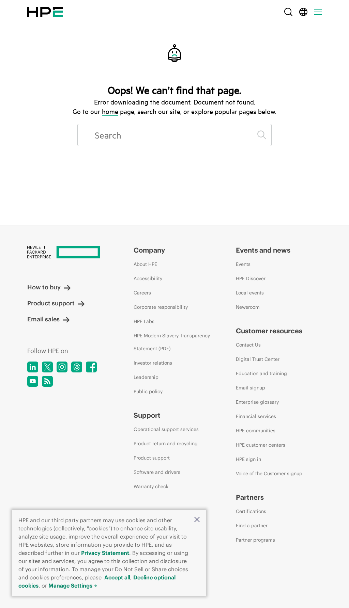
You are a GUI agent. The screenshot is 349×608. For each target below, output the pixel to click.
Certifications (251, 511)
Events (243, 264)
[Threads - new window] (76, 367)
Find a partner (252, 526)
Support (147, 415)
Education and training (261, 373)
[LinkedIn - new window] (32, 367)
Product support (51, 303)
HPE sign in (248, 459)
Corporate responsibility (161, 307)
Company (149, 250)
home (110, 111)
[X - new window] (47, 367)
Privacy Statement (105, 552)
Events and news (263, 250)
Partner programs (255, 540)
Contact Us (248, 345)
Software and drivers (157, 472)
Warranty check (151, 486)
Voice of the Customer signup (269, 473)
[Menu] (318, 12)
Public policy (148, 391)
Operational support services (166, 429)
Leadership (146, 377)
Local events (250, 293)
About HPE (145, 264)
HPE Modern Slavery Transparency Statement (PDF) (172, 342)
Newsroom (248, 307)
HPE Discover (250, 278)
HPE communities (255, 431)
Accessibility (148, 278)
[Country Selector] (303, 12)
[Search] (288, 12)
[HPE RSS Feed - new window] (47, 381)
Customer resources (269, 330)
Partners (250, 497)
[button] (197, 520)
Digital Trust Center (257, 359)
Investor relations (153, 363)
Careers (142, 293)
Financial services (256, 416)
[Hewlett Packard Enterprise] (45, 12)
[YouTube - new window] (32, 381)
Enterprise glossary (257, 402)
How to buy (44, 287)
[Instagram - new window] (62, 367)
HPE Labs (144, 321)
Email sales (43, 319)
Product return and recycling (166, 444)
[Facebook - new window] (91, 367)
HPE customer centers (260, 445)
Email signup (250, 388)
